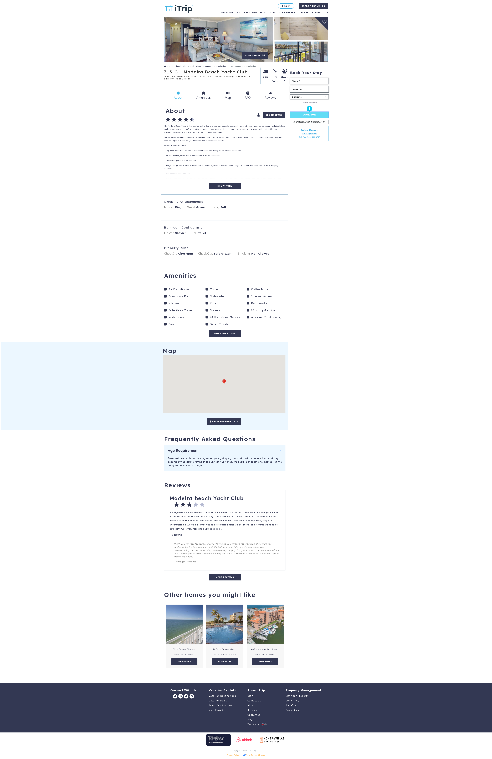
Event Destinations (220, 705)
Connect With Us (183, 690)
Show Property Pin (224, 421)
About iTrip (256, 690)
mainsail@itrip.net (309, 133)
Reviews (252, 710)
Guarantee (253, 714)
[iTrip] (179, 8)
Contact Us (254, 700)
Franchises (292, 710)
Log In (286, 5)
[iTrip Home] (165, 66)
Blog (304, 12)
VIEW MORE (184, 661)
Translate (254, 724)
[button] (224, 381)
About (251, 705)
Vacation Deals (255, 12)
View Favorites (218, 710)
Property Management (303, 690)
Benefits (291, 705)
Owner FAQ (292, 700)
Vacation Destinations (222, 695)
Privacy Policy (233, 755)
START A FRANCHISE (313, 5)
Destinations (230, 12)
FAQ (249, 719)
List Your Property (283, 12)
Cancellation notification (310, 122)
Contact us (320, 12)
